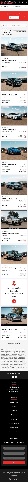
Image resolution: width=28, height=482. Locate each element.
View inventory (14, 402)
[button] (20, 2)
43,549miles (22, 235)
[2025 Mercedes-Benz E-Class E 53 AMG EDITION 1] (14, 116)
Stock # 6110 (5, 266)
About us (14, 406)
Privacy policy (14, 427)
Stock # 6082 (5, 162)
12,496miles (22, 270)
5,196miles (23, 166)
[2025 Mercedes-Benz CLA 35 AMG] (14, 150)
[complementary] (23, 477)
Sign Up (14, 462)
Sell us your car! (14, 17)
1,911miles (23, 332)
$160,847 (5, 274)
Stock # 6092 (5, 92)
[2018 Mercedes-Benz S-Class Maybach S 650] (14, 185)
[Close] (24, 16)
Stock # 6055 (5, 328)
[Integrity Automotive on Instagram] (16, 377)
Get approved (14, 419)
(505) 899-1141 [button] (15, 391)
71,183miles (22, 201)
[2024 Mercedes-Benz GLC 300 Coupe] (14, 46)
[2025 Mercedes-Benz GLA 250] (14, 81)
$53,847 (5, 67)
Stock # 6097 (5, 196)
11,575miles (22, 131)
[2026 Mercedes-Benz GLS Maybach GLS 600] (14, 316)
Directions (14, 415)
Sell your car (14, 410)
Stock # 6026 (5, 231)
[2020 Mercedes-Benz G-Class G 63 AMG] (14, 219)
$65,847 (5, 205)
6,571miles (23, 97)
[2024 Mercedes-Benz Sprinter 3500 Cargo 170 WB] (14, 254)
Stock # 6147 (5, 58)
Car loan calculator (14, 423)
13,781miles (22, 62)
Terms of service (14, 432)
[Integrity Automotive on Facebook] (12, 377)
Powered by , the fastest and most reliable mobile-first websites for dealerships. (14, 473)
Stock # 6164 (5, 127)
